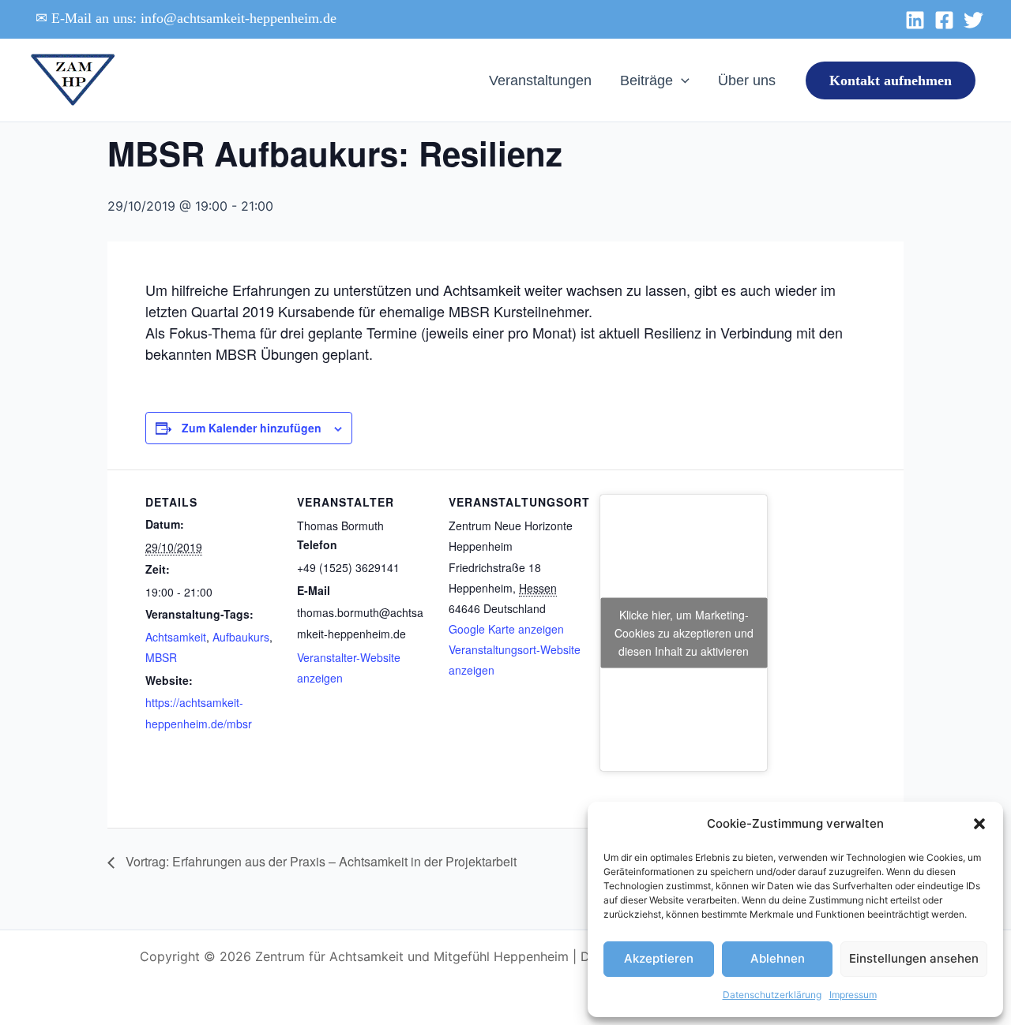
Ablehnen (777, 958)
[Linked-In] (915, 20)
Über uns (747, 80)
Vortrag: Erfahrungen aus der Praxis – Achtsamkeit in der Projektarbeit (319, 861)
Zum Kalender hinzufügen (251, 428)
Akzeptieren (658, 958)
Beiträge (646, 80)
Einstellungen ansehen (914, 958)
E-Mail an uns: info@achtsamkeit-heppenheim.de (193, 18)
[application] (681, 80)
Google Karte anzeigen (506, 629)
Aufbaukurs (240, 637)
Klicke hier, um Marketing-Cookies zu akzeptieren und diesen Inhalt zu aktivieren (684, 632)
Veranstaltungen (540, 80)
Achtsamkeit (175, 637)
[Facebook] (944, 20)
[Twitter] (973, 20)
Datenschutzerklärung (772, 995)
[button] (979, 824)
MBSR (161, 657)
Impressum (853, 995)
